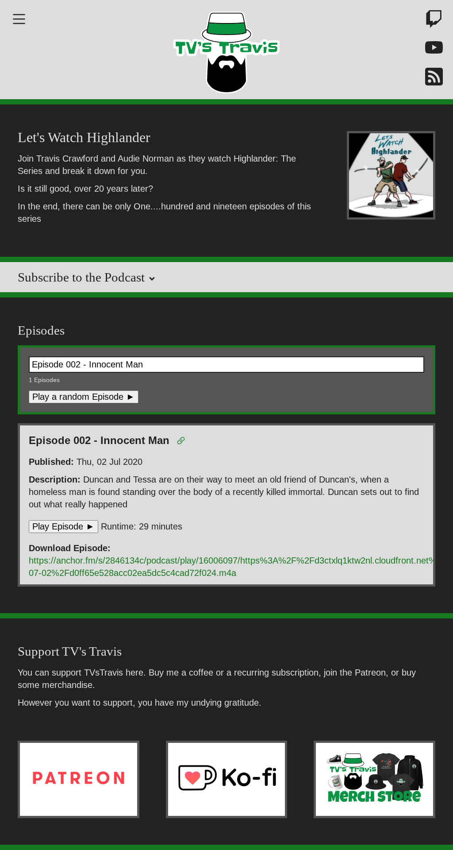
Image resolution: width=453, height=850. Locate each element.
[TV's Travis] (226, 49)
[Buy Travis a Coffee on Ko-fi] (227, 779)
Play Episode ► (63, 526)
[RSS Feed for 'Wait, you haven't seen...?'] (431, 78)
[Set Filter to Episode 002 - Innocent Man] (182, 442)
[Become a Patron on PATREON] (78, 779)
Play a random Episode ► (83, 397)
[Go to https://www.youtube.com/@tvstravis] (431, 49)
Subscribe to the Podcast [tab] (83, 277)
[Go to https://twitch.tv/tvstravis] (431, 20)
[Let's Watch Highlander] (391, 177)
